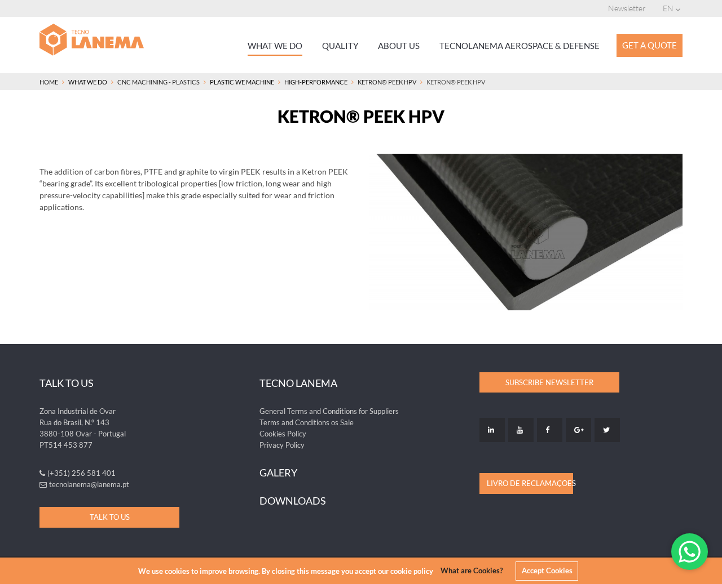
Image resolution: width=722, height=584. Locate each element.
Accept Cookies (547, 570)
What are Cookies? (472, 570)
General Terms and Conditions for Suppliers (329, 411)
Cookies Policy (282, 433)
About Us (399, 46)
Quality (340, 46)
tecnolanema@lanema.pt (89, 484)
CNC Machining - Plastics (158, 82)
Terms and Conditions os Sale (306, 422)
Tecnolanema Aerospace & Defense (519, 46)
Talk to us (110, 516)
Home (48, 82)
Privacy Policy (282, 444)
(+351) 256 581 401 (81, 473)
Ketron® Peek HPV (387, 82)
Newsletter (627, 8)
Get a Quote (649, 45)
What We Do (275, 46)
